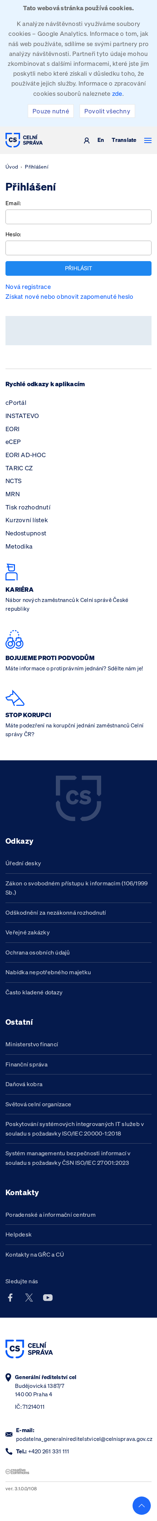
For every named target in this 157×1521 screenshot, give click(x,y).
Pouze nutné (50, 111)
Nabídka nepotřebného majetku (48, 972)
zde (117, 93)
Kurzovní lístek (26, 520)
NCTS (13, 481)
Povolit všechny (107, 111)
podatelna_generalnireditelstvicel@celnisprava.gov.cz (84, 1438)
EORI (12, 429)
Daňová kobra (23, 1084)
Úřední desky (23, 863)
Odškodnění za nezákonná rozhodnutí (55, 912)
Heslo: (13, 234)
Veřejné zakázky (27, 932)
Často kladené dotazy (33, 992)
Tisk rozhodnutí (27, 507)
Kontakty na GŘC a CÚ (34, 1254)
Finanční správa (26, 1064)
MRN (12, 494)
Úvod (11, 166)
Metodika (18, 546)
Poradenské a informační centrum (50, 1215)
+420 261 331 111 (48, 1451)
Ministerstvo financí (31, 1044)
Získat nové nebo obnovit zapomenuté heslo (69, 296)
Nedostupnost (25, 533)
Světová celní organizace (38, 1104)
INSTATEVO (22, 415)
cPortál (15, 402)
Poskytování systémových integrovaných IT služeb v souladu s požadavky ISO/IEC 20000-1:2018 (74, 1128)
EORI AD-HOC (25, 455)
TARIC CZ (19, 468)
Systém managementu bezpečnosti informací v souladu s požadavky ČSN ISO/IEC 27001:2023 (68, 1158)
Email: (13, 203)
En (100, 140)
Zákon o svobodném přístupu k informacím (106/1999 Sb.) (76, 888)
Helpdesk (18, 1234)
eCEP (13, 441)
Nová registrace (28, 286)
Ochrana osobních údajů (37, 952)
